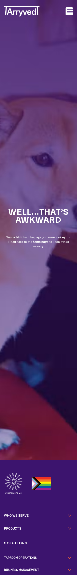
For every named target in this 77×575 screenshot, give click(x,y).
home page (40, 241)
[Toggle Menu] (70, 11)
